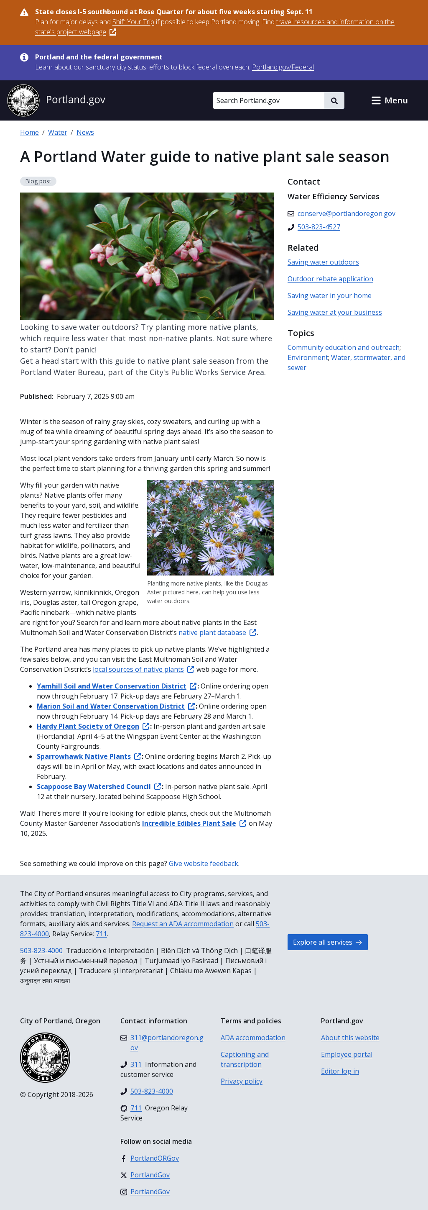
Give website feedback (203, 863)
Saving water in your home (330, 295)
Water (57, 132)
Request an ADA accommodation (183, 923)
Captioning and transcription (245, 1059)
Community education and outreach (344, 347)
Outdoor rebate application (330, 278)
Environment (308, 357)
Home (29, 132)
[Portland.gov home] (56, 100)
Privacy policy (241, 1081)
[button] (389, 100)
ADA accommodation (253, 1037)
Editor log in (340, 1071)
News (85, 132)
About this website (350, 1037)
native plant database (212, 632)
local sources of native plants (138, 669)
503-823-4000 (41, 950)
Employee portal (346, 1054)
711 (101, 933)
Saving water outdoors (323, 262)
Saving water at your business (335, 312)
